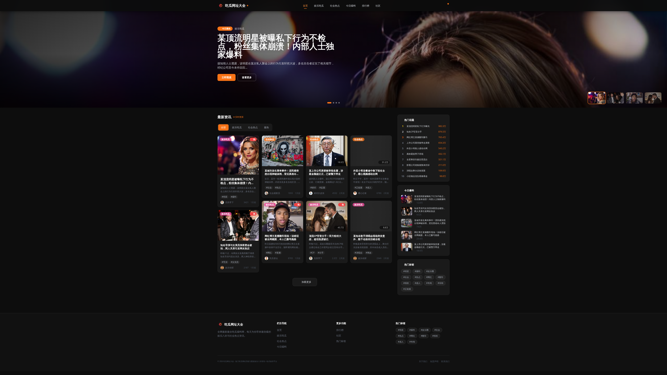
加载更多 (306, 282)
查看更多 (247, 77)
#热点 (417, 277)
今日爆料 (351, 5)
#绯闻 (440, 283)
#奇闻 (429, 283)
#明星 (406, 271)
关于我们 (423, 361)
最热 (266, 127)
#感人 (417, 283)
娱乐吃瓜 (319, 5)
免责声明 (434, 361)
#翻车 (440, 277)
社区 (378, 5)
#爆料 (417, 271)
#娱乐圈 (430, 271)
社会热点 (335, 5)
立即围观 (226, 77)
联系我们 (445, 361)
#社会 (406, 277)
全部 (223, 127)
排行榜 (365, 5)
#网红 (429, 277)
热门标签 (341, 341)
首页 (305, 5)
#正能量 (407, 289)
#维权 (406, 283)
